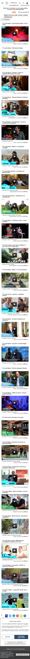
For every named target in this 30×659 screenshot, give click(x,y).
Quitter (7, 637)
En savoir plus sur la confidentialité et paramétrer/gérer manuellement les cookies (15, 643)
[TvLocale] (13, 3)
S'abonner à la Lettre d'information (15, 649)
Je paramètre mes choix (22, 654)
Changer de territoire (24, 5)
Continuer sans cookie (21, 637)
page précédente (24, 12)
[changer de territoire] (20, 3)
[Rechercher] (23, 3)
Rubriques (7, 19)
